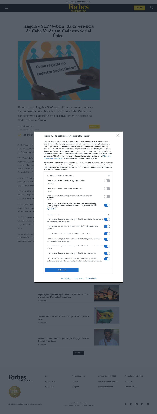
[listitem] (78, 175)
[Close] (118, 136)
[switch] (107, 180)
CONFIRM (62, 270)
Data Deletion (65, 278)
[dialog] (78, 207)
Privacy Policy (92, 278)
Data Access (78, 278)
